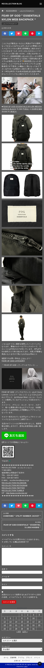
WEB (4, 358)
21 (16, 625)
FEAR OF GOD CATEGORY (13, 361)
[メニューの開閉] (40, 3)
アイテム (21, 657)
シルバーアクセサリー (10, 23)
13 (10, 622)
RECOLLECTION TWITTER (13, 488)
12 (5, 622)
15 (22, 622)
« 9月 (19, 632)
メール (5, 577)
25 (39, 625)
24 (33, 625)
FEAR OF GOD (29, 71)
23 (28, 625)
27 (10, 629)
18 (39, 622)
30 (28, 629)
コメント (6, 546)
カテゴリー (6, 637)
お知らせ (17, 660)
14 (16, 622)
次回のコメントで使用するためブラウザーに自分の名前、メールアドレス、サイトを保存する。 (21, 596)
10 (33, 618)
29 (22, 629)
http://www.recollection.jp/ (16, 493)
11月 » (24, 632)
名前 (5, 569)
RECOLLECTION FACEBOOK (14, 483)
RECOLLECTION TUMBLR (13, 490)
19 (5, 625)
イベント (37, 657)
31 (33, 629)
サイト (4, 584)
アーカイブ (6, 646)
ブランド (29, 657)
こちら (23, 358)
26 (5, 629)
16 (28, 622)
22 (22, 625)
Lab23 (25, 666)
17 (33, 622)
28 (16, 629)
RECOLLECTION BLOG (12, 4)
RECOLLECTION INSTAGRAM (14, 485)
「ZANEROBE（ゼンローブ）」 (22, 56)
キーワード (26, 660)
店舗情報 (13, 657)
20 (10, 625)
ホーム (6, 657)
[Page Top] (40, 664)
